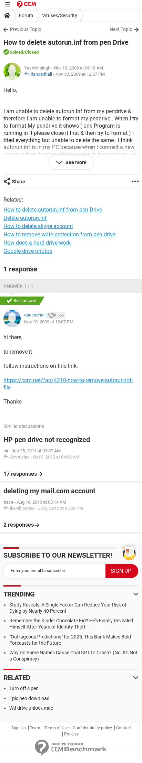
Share (18, 181)
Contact (123, 728)
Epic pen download (29, 698)
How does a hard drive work (37, 242)
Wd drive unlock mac (31, 708)
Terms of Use (56, 728)
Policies (71, 734)
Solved (16, 52)
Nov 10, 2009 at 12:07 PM (80, 74)
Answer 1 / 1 (18, 286)
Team (35, 728)
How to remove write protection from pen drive (59, 234)
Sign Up (18, 728)
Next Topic (121, 29)
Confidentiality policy (92, 728)
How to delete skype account (38, 226)
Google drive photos (27, 251)
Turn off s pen (24, 688)
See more (75, 162)
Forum (26, 15)
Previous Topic (25, 29)
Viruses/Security (59, 15)
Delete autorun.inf (25, 218)
